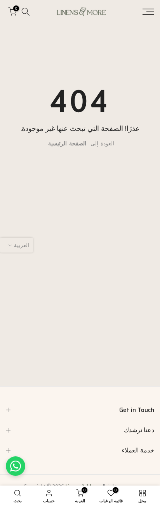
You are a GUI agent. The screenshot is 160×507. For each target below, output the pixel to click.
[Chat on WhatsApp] (15, 466)
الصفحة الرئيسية (67, 143)
